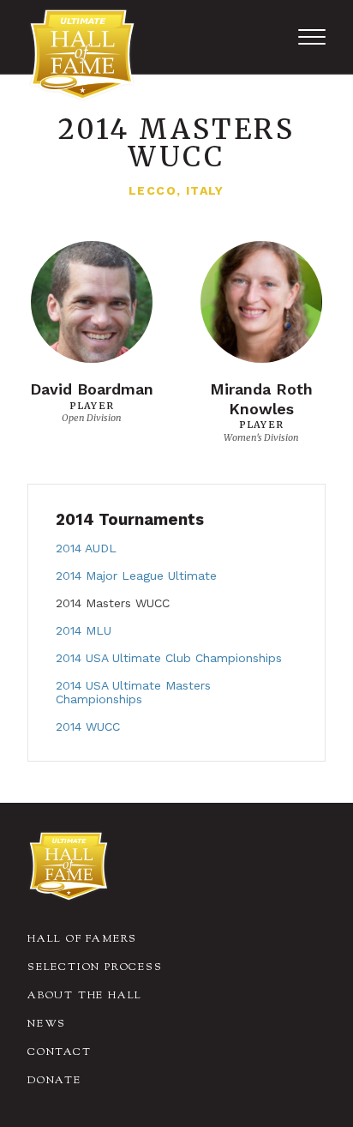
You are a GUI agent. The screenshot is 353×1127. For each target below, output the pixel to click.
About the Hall (84, 995)
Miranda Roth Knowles (261, 399)
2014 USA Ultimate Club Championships (169, 658)
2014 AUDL (86, 548)
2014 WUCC (88, 726)
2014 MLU (83, 630)
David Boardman (91, 389)
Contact (59, 1052)
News (46, 1024)
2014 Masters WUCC (113, 603)
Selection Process (95, 967)
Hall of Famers (82, 939)
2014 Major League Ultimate (136, 575)
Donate (54, 1080)
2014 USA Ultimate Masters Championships (133, 692)
